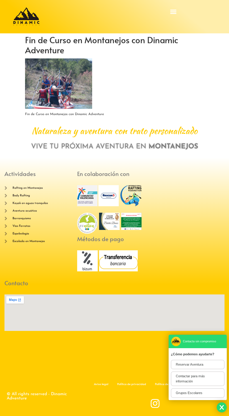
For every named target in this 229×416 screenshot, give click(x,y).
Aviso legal (101, 384)
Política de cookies (167, 384)
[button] (173, 12)
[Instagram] (155, 404)
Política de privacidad (131, 384)
